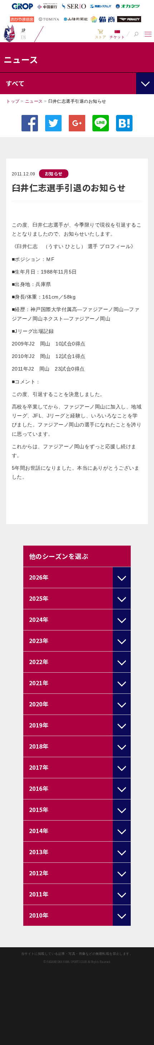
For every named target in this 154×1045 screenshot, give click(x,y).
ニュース (34, 101)
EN (23, 37)
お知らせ (54, 173)
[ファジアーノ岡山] (9, 33)
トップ (12, 101)
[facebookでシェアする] (29, 123)
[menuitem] (100, 34)
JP (23, 30)
